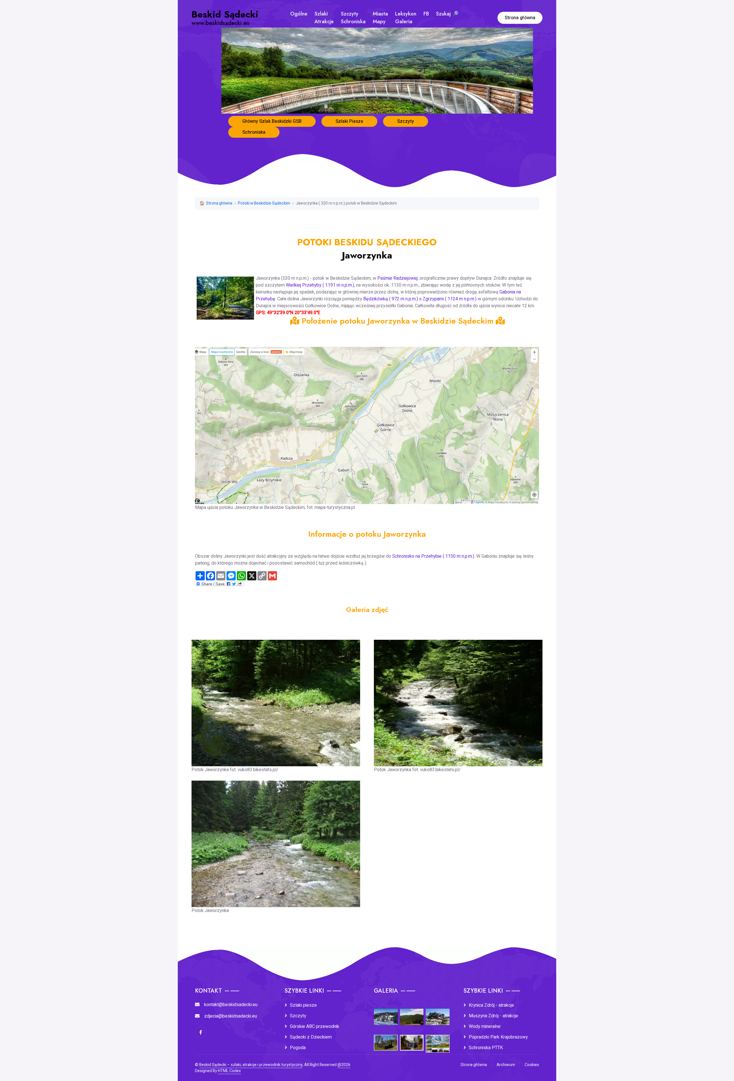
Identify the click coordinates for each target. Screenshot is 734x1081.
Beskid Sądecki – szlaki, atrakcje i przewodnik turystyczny (250, 1065)
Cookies (532, 1065)
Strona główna (520, 17)
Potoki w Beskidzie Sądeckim (264, 203)
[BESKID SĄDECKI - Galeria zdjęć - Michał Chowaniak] (412, 1038)
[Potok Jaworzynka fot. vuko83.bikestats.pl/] (276, 698)
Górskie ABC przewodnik (314, 1026)
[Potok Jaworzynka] (276, 839)
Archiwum (506, 1065)
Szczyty (405, 121)
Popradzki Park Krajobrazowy (498, 1037)
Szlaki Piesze (349, 121)
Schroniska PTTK (486, 1047)
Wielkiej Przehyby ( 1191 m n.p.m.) (320, 285)
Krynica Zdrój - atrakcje (491, 1005)
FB (426, 14)
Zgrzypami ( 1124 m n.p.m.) (450, 298)
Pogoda (298, 1047)
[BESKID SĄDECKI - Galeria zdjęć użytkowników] (438, 1040)
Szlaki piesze (303, 1005)
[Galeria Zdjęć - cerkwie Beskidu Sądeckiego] (386, 1038)
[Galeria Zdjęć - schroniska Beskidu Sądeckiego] (438, 1013)
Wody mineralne (485, 1026)
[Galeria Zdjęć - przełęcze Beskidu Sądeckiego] (386, 1013)
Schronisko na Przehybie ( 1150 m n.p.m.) (433, 556)
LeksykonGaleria (405, 17)
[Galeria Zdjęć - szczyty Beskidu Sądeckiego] (412, 1013)
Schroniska (254, 132)
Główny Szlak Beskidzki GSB (272, 121)
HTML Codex (229, 1071)
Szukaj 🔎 (447, 14)
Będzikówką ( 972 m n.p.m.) (390, 298)
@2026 (343, 1065)
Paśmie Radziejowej (397, 278)
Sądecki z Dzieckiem (311, 1037)
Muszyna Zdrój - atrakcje (493, 1015)
